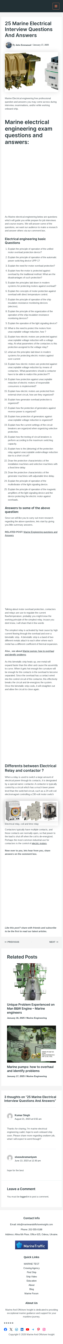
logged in (24, 1196)
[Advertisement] (31, 180)
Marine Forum (31, 1293)
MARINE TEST (31, 1264)
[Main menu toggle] (56, 6)
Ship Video (31, 1276)
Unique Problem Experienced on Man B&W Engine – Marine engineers (31, 1008)
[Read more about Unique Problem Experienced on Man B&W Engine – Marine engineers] (31, 981)
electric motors (39, 843)
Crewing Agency (31, 1268)
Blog (31, 1289)
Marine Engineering (36, 1018)
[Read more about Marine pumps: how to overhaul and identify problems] (31, 1044)
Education (32, 1280)
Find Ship (31, 1272)
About (31, 1285)
